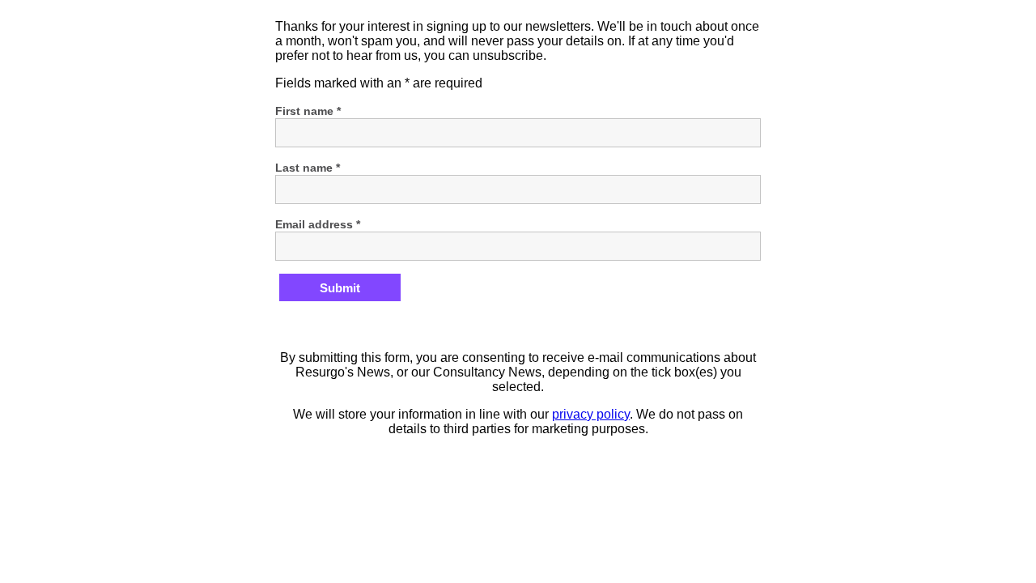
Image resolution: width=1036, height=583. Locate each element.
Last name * (307, 167)
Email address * (317, 224)
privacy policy (591, 414)
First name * (308, 110)
